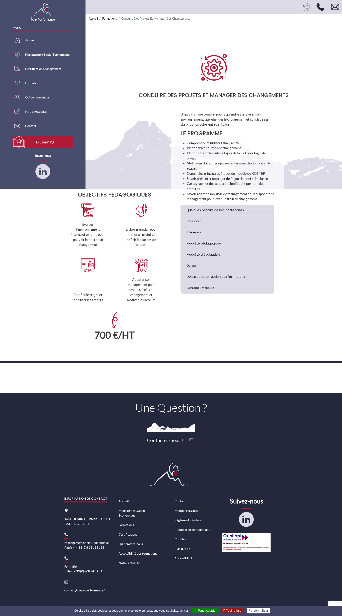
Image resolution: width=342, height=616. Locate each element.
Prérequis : (194, 232)
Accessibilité (183, 558)
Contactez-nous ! (200, 288)
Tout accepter (207, 610)
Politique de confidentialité (193, 529)
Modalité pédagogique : (204, 243)
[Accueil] (168, 475)
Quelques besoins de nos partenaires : (215, 210)
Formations (33, 83)
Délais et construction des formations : (216, 276)
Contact (30, 126)
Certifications (128, 534)
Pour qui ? (193, 221)
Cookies (180, 539)
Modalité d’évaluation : (203, 254)
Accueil (30, 40)
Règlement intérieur (188, 520)
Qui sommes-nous (37, 97)
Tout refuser (233, 610)
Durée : (191, 265)
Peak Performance (43, 19)
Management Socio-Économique (47, 54)
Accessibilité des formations (138, 553)
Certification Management (43, 69)
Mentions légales (186, 510)
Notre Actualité (36, 111)
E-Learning (45, 142)
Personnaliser (258, 610)
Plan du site (182, 548)
